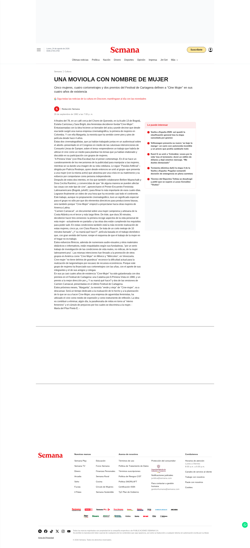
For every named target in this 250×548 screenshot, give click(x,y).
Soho (76, 481)
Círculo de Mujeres (104, 487)
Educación (100, 461)
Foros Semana (103, 466)
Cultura (68, 71)
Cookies (189, 487)
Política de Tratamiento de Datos (134, 466)
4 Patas (77, 492)
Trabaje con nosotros (195, 477)
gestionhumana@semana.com (165, 489)
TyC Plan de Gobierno (129, 492)
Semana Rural (102, 476)
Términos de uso (126, 461)
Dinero (77, 471)
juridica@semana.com (161, 478)
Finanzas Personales (105, 471)
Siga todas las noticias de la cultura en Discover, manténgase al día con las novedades (101, 99)
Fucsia (77, 487)
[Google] (40, 531)
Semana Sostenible (105, 492)
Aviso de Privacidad (49, 538)
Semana (58, 71)
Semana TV (79, 466)
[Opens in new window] (45, 531)
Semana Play (80, 461)
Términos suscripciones (129, 471)
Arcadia (77, 476)
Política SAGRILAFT (128, 481)
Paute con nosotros (194, 482)
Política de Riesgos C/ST (130, 476)
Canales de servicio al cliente (198, 472)
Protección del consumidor (163, 461)
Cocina (99, 481)
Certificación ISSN (127, 487)
